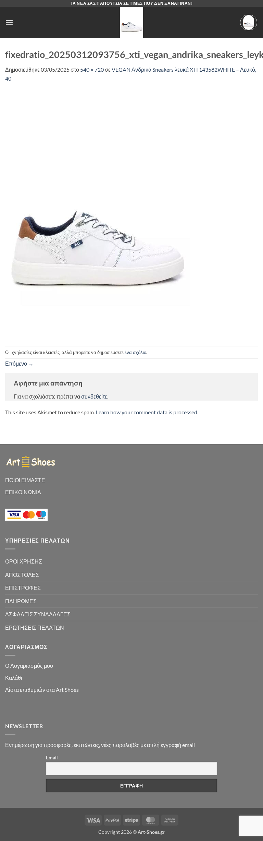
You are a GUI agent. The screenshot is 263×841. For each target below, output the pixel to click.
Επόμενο (19, 363)
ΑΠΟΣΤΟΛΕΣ (22, 574)
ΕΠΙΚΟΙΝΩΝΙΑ (23, 492)
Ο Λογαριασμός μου (29, 665)
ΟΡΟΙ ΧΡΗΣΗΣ (23, 561)
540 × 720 (92, 69)
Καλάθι (13, 677)
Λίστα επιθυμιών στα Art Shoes (42, 689)
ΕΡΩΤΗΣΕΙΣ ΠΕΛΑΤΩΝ (34, 627)
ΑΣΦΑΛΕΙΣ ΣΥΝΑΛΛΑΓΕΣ (38, 614)
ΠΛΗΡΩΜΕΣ (21, 601)
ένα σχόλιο (135, 352)
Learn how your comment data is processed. (147, 412)
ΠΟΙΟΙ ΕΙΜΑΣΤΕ (25, 480)
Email (52, 757)
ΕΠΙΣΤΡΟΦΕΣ (23, 587)
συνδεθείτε (94, 396)
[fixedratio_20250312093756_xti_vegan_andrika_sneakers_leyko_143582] (97, 213)
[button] (9, 22)
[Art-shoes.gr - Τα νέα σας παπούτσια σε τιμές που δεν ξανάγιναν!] (131, 22)
